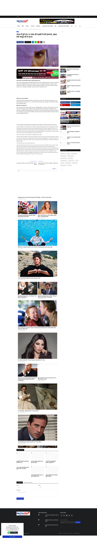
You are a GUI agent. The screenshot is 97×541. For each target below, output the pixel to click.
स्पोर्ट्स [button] (23, 26)
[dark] (79, 17)
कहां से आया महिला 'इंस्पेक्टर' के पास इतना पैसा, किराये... (37, 462)
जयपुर (22, 29)
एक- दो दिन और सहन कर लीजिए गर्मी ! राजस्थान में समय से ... (51, 516)
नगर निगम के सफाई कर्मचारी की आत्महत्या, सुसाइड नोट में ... (51, 462)
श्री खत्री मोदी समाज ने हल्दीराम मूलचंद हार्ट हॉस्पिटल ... (73, 70)
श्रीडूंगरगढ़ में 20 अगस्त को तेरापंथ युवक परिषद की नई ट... (73, 138)
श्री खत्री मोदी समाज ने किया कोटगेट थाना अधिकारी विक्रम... (73, 75)
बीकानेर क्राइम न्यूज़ (63, 155)
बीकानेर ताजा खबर (70, 158)
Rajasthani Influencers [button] (63, 26)
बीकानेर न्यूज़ (68, 153)
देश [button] (71, 26)
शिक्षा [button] (55, 26)
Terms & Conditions (76, 533)
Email (39, 485)
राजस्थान (20, 29)
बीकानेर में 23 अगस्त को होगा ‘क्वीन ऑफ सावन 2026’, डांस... (73, 127)
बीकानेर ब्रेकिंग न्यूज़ (74, 153)
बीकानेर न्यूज (62, 163)
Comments (19, 482)
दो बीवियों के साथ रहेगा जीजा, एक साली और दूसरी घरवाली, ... (51, 521)
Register (72, 16)
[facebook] (61, 515)
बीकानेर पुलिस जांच (68, 163)
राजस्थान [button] (27, 26)
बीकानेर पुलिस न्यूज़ (74, 163)
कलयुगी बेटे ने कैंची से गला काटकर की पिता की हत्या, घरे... (23, 462)
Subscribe (78, 522)
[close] (22, 524)
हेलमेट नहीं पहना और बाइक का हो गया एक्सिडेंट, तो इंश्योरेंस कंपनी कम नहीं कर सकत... (48, 164)
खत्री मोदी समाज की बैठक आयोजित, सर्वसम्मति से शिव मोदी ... (73, 81)
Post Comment (20, 498)
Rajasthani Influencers (47, 26)
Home (18, 26)
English (76, 16)
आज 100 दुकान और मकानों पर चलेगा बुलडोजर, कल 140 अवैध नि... (23, 468)
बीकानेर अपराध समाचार (71, 155)
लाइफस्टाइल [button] (38, 26)
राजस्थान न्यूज (69, 165)
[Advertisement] (33, 8)
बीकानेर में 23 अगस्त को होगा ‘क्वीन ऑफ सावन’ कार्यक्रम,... (73, 143)
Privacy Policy (65, 533)
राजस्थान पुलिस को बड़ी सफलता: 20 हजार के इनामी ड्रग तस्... (37, 475)
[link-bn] (60, 21)
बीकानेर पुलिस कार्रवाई (64, 160)
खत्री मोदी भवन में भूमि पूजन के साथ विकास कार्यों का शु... (73, 86)
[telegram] (69, 515)
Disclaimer (60, 533)
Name (18, 485)
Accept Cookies (12, 536)
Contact (18, 16)
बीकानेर (77, 160)
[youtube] (67, 515)
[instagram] (64, 515)
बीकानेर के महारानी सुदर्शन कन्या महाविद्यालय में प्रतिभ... (73, 132)
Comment (18, 490)
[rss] (72, 515)
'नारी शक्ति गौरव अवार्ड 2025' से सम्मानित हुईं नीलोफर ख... (73, 92)
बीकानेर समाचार (63, 153)
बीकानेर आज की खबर (63, 158)
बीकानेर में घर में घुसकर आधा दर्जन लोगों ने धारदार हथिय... (51, 526)
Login (68, 16)
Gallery (33, 26)
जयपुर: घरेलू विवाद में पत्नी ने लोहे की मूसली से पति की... (51, 475)
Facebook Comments (28, 482)
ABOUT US (70, 533)
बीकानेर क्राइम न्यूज (63, 165)
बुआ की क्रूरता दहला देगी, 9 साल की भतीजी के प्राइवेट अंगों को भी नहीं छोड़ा (27, 164)
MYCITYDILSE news (71, 160)
